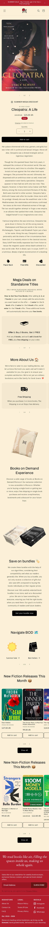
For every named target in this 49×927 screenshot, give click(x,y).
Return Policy (23, 903)
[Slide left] (19, 95)
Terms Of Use (23, 907)
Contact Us (6, 907)
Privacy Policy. (31, 891)
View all (24, 750)
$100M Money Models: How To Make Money (32, 809)
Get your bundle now (24, 613)
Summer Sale (11, 658)
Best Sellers (32, 658)
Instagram (41, 904)
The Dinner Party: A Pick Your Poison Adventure (33, 723)
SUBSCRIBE (39, 885)
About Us (5, 903)
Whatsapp (41, 912)
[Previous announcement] (4, 3)
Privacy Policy (23, 911)
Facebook (40, 908)
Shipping (17, 123)
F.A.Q (4, 911)
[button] (4, 10)
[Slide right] (29, 95)
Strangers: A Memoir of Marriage (10, 809)
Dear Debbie (6, 722)
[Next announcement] (44, 3)
